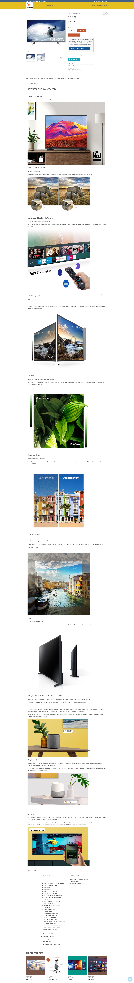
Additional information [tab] (41, 78)
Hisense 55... (71, 977)
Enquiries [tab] (76, 78)
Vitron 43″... (91, 977)
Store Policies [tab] (69, 78)
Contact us (49, 5)
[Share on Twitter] (72, 69)
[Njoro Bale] (34, 5)
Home (69, 13)
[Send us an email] (106, 1)
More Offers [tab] (60, 78)
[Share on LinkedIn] (80, 69)
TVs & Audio (76, 13)
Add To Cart (74, 35)
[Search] (44, 5)
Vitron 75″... (29, 977)
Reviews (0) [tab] (52, 78)
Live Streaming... (51, 977)
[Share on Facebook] (69, 69)
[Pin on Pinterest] (78, 69)
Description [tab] (29, 78)
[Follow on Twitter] (105, 1)
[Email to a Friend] (75, 69)
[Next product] (104, 13)
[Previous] (29, 32)
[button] (97, 1)
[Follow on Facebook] (102, 1)
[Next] (63, 32)
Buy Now (81, 30)
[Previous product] (106, 13)
